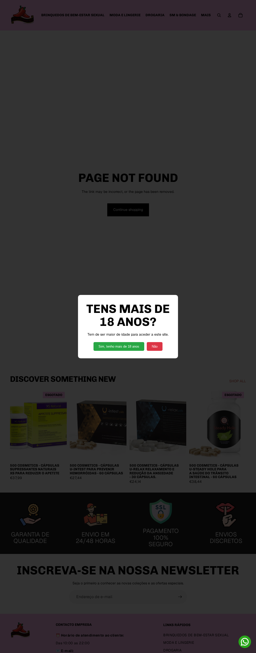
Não (155, 346)
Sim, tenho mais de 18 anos (118, 346)
